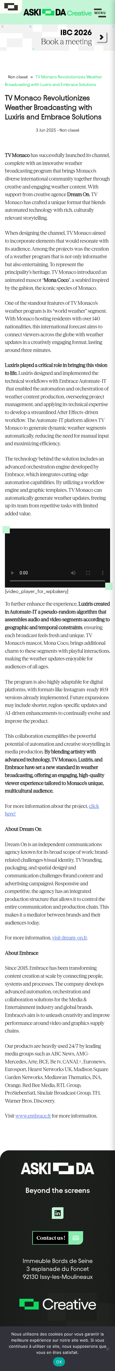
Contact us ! (50, 1238)
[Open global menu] (11, 7)
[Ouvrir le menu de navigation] (100, 13)
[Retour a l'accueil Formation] (57, 1311)
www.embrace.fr (33, 1116)
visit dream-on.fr (69, 938)
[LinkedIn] (57, 1213)
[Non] (107, 1349)
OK (59, 1361)
